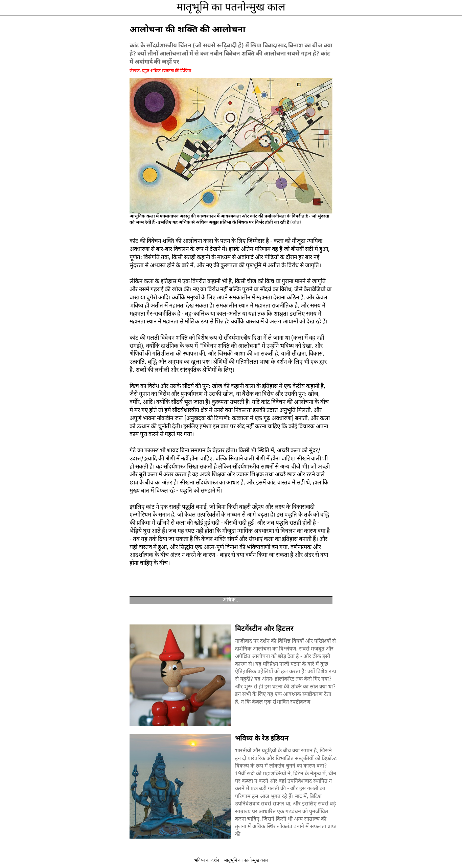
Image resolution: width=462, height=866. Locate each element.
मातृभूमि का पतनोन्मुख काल (231, 8)
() (295, 222)
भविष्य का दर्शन (206, 860)
